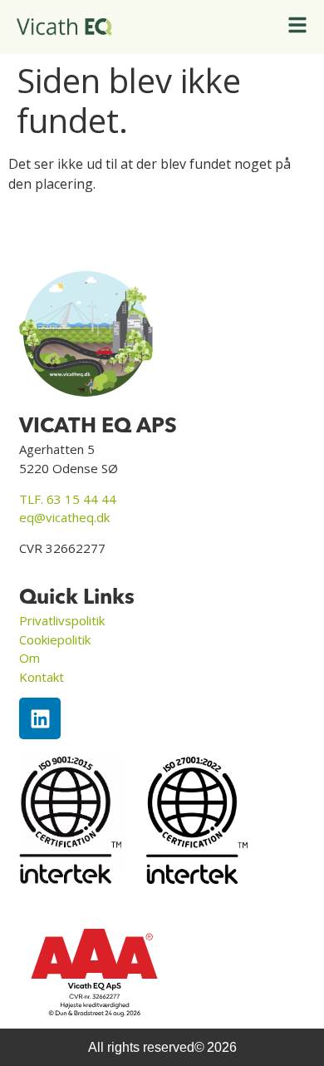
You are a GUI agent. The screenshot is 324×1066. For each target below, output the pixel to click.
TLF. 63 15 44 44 (67, 499)
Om (29, 657)
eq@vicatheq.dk (64, 517)
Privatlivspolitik (62, 620)
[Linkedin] (40, 718)
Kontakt (41, 677)
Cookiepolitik (55, 639)
